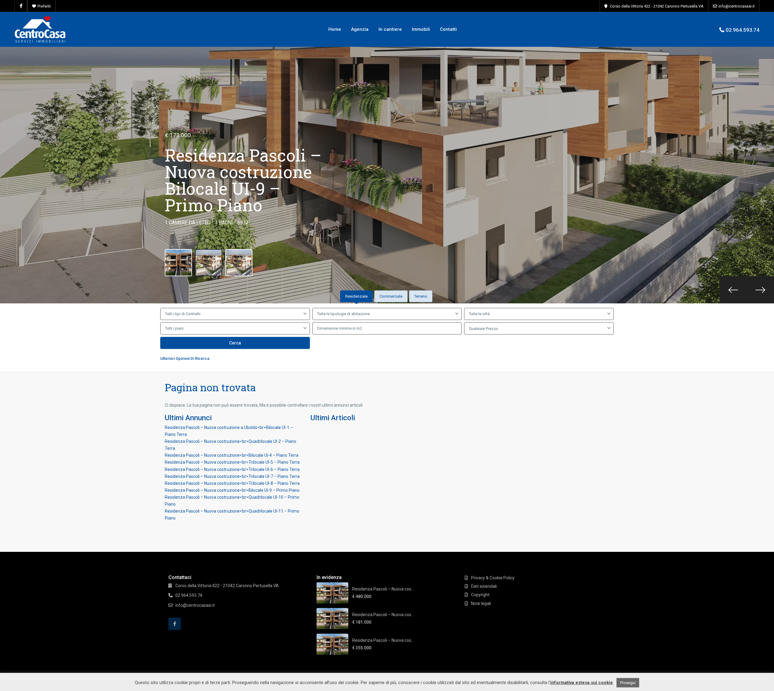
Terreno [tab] (420, 296)
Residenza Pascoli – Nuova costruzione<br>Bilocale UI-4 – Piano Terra (231, 455)
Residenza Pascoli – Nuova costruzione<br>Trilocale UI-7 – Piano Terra (232, 476)
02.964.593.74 (742, 30)
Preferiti (44, 6)
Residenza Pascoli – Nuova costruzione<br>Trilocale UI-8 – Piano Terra (232, 483)
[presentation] (733, 289)
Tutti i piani (174, 328)
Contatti (448, 29)
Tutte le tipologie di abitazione (343, 314)
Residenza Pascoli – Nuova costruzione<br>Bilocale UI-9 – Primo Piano (232, 490)
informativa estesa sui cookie (581, 682)
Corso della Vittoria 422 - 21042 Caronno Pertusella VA (657, 6)
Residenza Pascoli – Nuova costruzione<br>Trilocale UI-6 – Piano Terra (232, 469)
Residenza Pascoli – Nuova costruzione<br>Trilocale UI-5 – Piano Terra (232, 462)
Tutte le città (479, 314)
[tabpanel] (387, 336)
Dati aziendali (484, 586)
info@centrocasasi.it (736, 6)
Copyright (480, 594)
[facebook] (21, 6)
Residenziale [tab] (356, 296)
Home (334, 29)
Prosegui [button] (628, 682)
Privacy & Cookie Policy (493, 577)
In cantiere (390, 29)
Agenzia (360, 29)
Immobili (421, 29)
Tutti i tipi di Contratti (182, 314)
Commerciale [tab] (390, 296)
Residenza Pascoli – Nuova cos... (383, 589)
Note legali (481, 603)
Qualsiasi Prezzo (483, 328)
